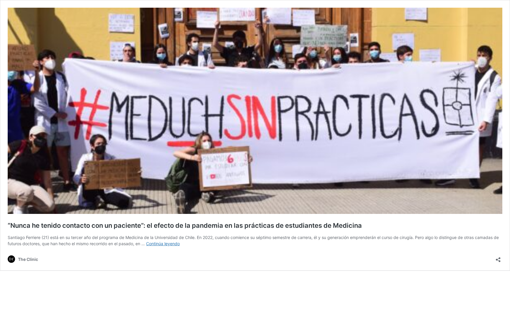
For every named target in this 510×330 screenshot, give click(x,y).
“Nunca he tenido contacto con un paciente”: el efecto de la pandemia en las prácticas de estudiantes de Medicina (185, 225)
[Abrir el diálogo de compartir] (498, 257)
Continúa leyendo (163, 243)
